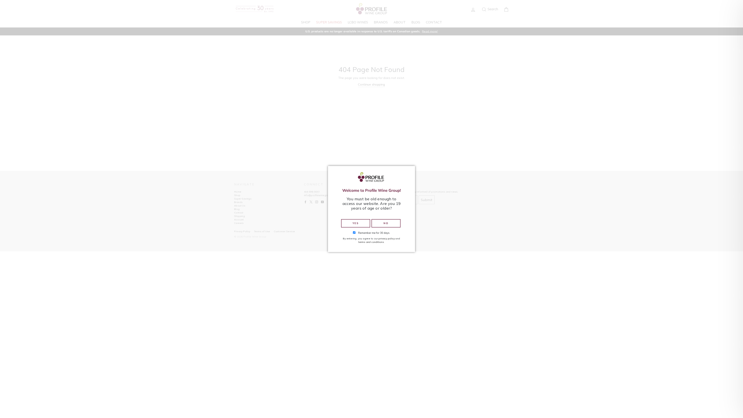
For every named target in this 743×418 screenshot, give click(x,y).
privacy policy (386, 238)
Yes (356, 223)
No (385, 223)
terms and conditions (371, 242)
